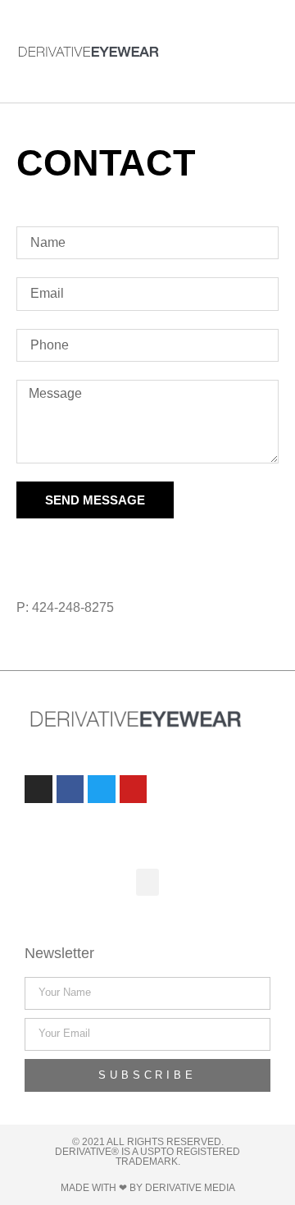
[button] (243, 51)
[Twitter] (115, 548)
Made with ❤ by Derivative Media (148, 1188)
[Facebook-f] (72, 548)
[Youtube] (134, 789)
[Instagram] (29, 548)
